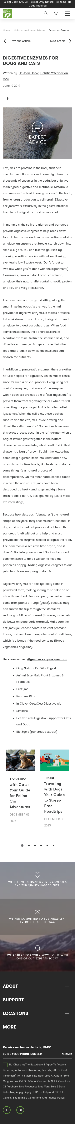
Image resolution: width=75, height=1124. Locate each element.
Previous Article (20, 41)
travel (49, 777)
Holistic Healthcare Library (30, 30)
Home (6, 30)
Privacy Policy (56, 1097)
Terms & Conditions (29, 1097)
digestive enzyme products (47, 659)
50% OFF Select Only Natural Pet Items (42, 1)
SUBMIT (67, 1054)
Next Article (57, 41)
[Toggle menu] (67, 12)
